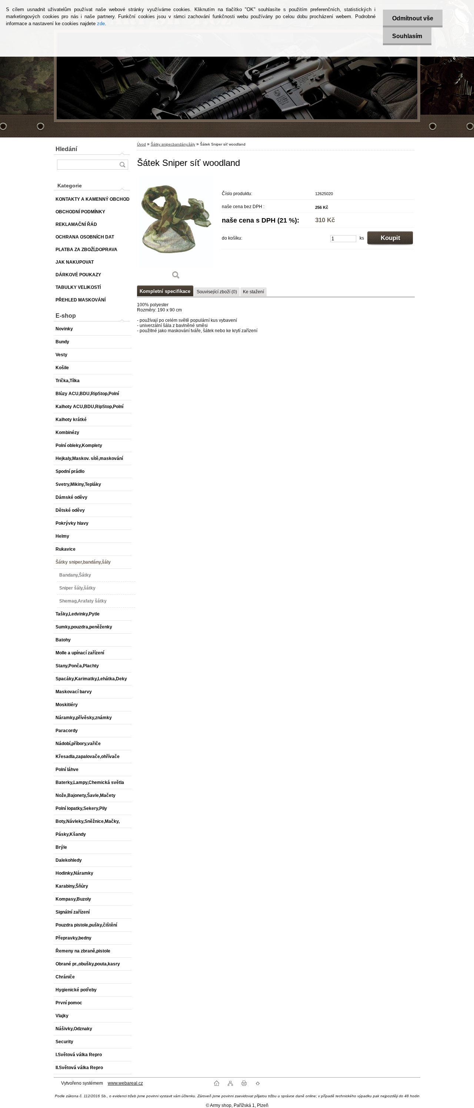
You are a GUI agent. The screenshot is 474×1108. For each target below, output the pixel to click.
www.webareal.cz (125, 1083)
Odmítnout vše (412, 18)
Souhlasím (407, 36)
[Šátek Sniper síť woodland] (175, 230)
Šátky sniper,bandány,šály (173, 144)
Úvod (141, 144)
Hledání (66, 149)
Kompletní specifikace (165, 291)
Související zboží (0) (217, 291)
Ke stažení (253, 291)
